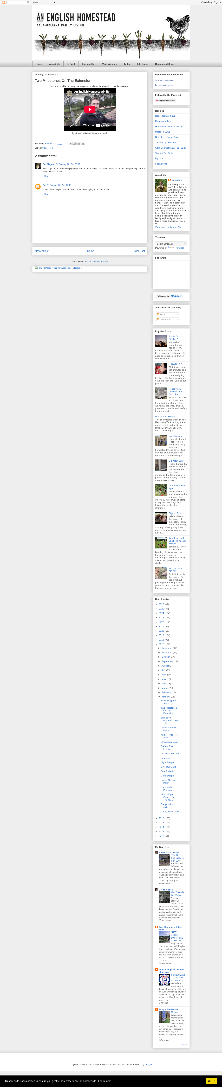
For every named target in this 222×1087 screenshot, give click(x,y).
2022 (162, 622)
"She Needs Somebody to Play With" (177, 858)
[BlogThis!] (74, 143)
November (167, 652)
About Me (54, 64)
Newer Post (41, 251)
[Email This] (70, 143)
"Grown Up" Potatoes (166, 142)
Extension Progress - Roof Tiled (170, 720)
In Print (71, 64)
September (168, 661)
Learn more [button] (104, 1081)
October (166, 656)
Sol (44, 185)
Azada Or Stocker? (173, 337)
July (164, 670)
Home (39, 64)
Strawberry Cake (169, 742)
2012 (162, 836)
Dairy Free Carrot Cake (167, 137)
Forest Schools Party (168, 781)
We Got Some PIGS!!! (176, 569)
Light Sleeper (168, 762)
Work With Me (109, 64)
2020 (162, 630)
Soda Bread (161, 163)
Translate (179, 248)
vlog (51, 148)
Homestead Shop (164, 64)
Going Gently (166, 889)
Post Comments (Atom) (96, 261)
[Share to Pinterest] (83, 143)
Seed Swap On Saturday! (168, 702)
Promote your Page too (164, 85)
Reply (45, 176)
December (167, 648)
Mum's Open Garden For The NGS (168, 797)
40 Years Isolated (170, 753)
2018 (162, 639)
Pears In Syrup (162, 131)
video (44, 148)
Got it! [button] (211, 1081)
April (164, 683)
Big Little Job (175, 436)
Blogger (148, 1064)
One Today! (167, 771)
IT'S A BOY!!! (175, 364)
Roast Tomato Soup (165, 115)
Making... (176, 1012)
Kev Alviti (177, 180)
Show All (184, 1045)
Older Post (139, 251)
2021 (162, 626)
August (165, 665)
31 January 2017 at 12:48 (59, 185)
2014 (162, 827)
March (165, 688)
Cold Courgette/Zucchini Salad (171, 147)
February (167, 692)
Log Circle (166, 758)
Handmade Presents (166, 788)
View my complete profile (168, 227)
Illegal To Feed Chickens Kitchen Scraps (177, 541)
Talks (127, 64)
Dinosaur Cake (168, 766)
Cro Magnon (49, 164)
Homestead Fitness (165, 416)
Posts (162, 314)
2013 (162, 831)
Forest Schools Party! (168, 729)
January (166, 696)
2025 (162, 608)
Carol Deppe (167, 775)
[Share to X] (77, 143)
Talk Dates (142, 64)
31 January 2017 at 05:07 (68, 164)
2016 (162, 818)
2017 (162, 644)
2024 (162, 613)
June (164, 674)
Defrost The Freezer (167, 747)
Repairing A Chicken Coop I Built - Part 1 (176, 392)
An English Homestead (164, 80)
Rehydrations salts (168, 805)
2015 (162, 822)
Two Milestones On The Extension (169, 710)
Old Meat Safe (176, 460)
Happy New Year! (170, 811)
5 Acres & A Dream (169, 852)
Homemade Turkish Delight (169, 126)
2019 (162, 635)
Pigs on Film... (176, 513)
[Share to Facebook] (80, 143)
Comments (165, 319)
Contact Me (88, 64)
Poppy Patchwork (168, 1009)
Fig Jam (159, 158)
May (164, 679)
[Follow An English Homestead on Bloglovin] (169, 297)
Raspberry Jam (163, 121)
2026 (162, 604)
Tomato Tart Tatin (164, 153)
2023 (162, 617)
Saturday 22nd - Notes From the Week (178, 978)
